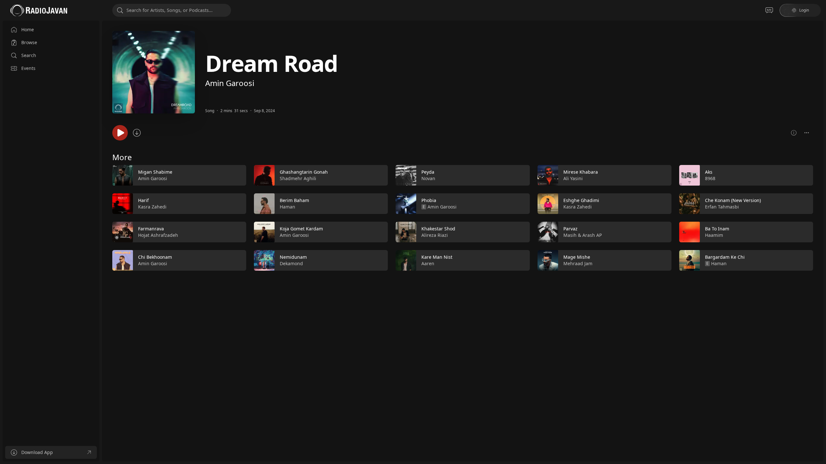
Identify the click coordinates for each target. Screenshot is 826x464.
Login (804, 10)
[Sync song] (136, 132)
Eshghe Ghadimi (581, 200)
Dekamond (291, 263)
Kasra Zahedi (152, 207)
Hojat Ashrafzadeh (158, 235)
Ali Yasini (573, 178)
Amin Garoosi (229, 83)
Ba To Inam (717, 229)
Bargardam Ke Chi (725, 257)
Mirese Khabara (580, 172)
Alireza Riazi (434, 235)
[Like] (237, 175)
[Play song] (120, 132)
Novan (428, 178)
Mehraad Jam (577, 263)
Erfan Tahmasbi (722, 207)
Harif (143, 200)
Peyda (427, 172)
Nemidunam (293, 257)
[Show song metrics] (793, 132)
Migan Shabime (155, 172)
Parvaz (570, 229)
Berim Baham (294, 200)
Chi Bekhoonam (155, 257)
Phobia (428, 200)
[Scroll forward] (818, 216)
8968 (710, 178)
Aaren (427, 263)
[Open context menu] (806, 132)
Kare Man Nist (436, 257)
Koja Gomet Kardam (301, 229)
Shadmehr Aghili (298, 178)
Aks (708, 172)
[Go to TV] (769, 10)
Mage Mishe (576, 257)
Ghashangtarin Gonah (304, 172)
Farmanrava (151, 229)
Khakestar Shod (438, 229)
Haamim (714, 235)
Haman (287, 207)
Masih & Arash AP (582, 235)
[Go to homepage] (38, 10)
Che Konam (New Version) (733, 200)
